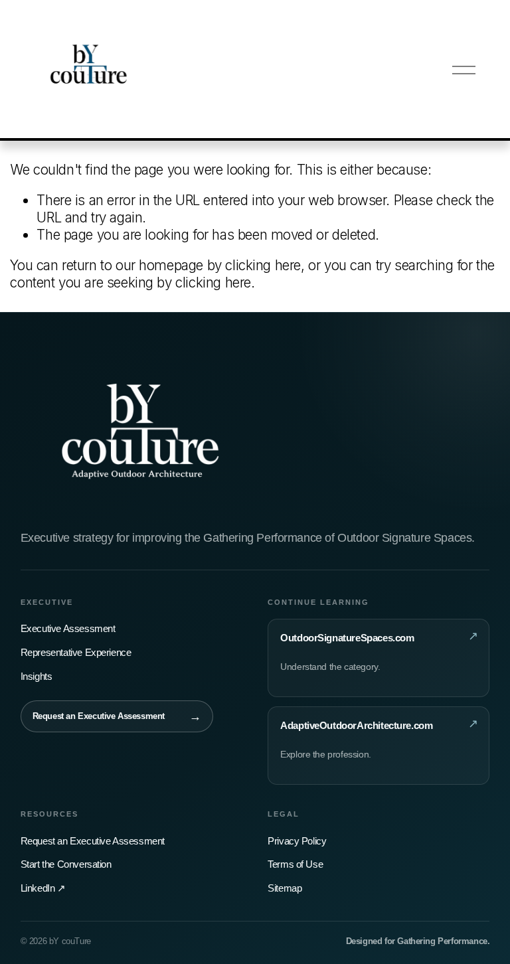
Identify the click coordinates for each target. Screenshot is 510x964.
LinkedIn (43, 888)
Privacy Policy (297, 840)
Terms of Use (295, 864)
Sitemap (284, 888)
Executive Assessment (68, 628)
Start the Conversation (66, 864)
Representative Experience (76, 652)
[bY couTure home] (140, 435)
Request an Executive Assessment (93, 840)
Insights (36, 676)
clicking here (263, 265)
